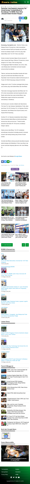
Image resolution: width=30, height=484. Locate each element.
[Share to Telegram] (20, 20)
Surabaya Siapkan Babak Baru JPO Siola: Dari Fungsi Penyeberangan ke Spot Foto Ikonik (17, 377)
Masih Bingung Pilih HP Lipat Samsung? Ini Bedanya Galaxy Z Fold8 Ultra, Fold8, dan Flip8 (14, 359)
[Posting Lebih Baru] (27, 245)
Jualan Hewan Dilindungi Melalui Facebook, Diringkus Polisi (15, 459)
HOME (17, 474)
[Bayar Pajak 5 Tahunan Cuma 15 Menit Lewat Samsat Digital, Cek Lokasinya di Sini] (22, 194)
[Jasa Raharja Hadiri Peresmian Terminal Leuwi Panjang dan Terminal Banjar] (22, 177)
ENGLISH (3, 339)
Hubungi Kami (4, 471)
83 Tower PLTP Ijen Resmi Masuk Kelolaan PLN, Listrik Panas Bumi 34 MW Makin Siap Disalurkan (17, 418)
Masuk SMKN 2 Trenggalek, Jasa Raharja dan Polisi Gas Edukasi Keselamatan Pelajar (14, 315)
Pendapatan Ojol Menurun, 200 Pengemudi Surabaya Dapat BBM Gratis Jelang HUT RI (18, 424)
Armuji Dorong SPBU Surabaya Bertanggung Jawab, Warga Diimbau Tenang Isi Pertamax (16, 383)
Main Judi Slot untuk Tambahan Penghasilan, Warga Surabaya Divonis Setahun (16, 406)
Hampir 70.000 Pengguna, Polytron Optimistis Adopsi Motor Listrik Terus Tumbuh (14, 333)
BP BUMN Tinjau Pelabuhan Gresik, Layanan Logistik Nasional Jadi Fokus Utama (14, 302)
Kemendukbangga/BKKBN (7, 266)
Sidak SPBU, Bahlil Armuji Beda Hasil (16, 393)
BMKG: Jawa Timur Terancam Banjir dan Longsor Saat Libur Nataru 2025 (17, 370)
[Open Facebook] (11, 477)
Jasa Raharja (21, 165)
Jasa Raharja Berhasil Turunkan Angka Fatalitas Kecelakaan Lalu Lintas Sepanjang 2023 (21, 220)
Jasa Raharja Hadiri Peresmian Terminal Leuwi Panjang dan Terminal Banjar (21, 185)
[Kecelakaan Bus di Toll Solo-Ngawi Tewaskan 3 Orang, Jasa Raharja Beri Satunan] (8, 211)
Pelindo (3, 294)
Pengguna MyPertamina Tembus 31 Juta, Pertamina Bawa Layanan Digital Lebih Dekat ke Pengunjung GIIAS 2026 (14, 288)
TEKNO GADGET (5, 352)
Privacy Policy (4, 474)
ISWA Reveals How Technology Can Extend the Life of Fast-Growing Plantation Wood (14, 346)
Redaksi (17, 469)
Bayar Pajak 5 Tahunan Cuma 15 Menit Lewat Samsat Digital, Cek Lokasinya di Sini (21, 202)
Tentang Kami (4, 469)
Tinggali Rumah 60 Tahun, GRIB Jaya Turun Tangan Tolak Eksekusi (18, 399)
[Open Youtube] (19, 477)
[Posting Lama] (23, 245)
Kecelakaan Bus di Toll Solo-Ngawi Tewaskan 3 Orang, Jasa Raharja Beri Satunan (8, 219)
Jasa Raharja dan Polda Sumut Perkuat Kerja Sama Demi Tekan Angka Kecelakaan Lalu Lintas (7, 237)
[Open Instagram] (16, 477)
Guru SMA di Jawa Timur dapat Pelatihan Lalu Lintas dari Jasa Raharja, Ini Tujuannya (21, 236)
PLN (2, 253)
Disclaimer (18, 471)
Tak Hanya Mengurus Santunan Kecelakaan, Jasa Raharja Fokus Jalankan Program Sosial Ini (7, 202)
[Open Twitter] (14, 477)
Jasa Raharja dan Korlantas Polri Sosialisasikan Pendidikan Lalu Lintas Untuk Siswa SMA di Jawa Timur (7, 186)
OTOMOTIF (4, 326)
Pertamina (3, 279)
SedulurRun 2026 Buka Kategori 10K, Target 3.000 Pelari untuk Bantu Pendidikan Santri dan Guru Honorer (16, 412)
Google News (18, 156)
